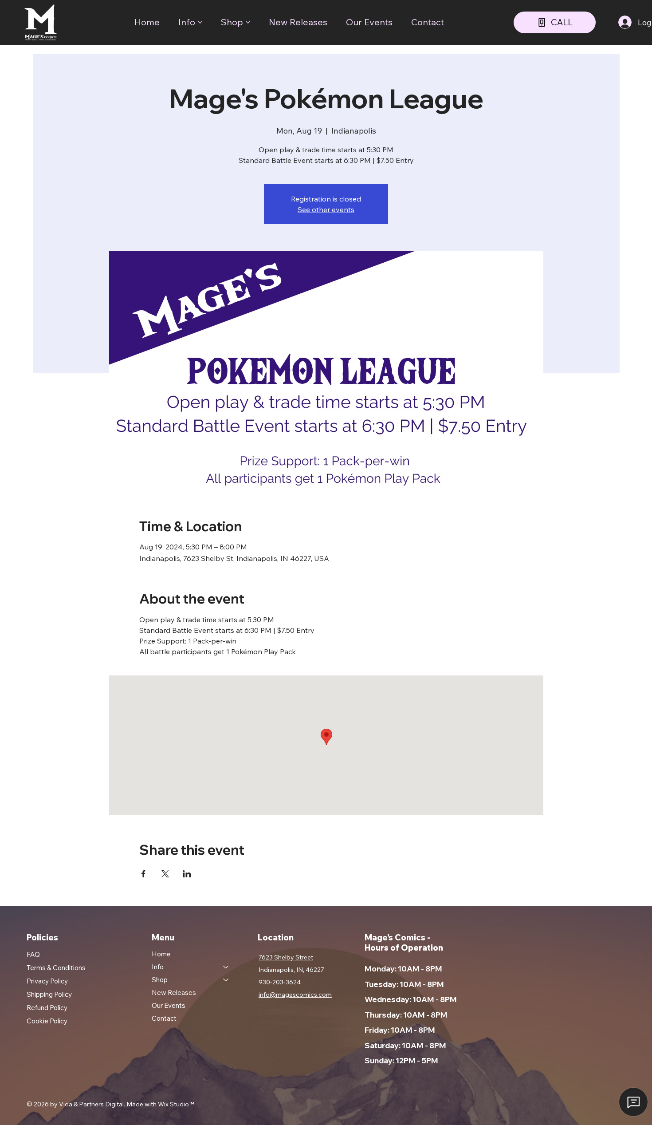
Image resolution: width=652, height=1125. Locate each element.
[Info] (226, 966)
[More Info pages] (200, 22)
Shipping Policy (49, 994)
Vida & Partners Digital (91, 1104)
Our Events (168, 1005)
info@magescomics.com (295, 995)
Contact (164, 1018)
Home (161, 954)
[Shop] (226, 979)
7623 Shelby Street (286, 957)
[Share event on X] (165, 873)
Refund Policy (47, 1007)
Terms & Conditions (56, 967)
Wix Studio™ (176, 1104)
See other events (326, 209)
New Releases (174, 992)
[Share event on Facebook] (143, 873)
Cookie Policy (47, 1021)
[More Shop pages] (248, 22)
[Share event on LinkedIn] (187, 873)
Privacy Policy (47, 981)
